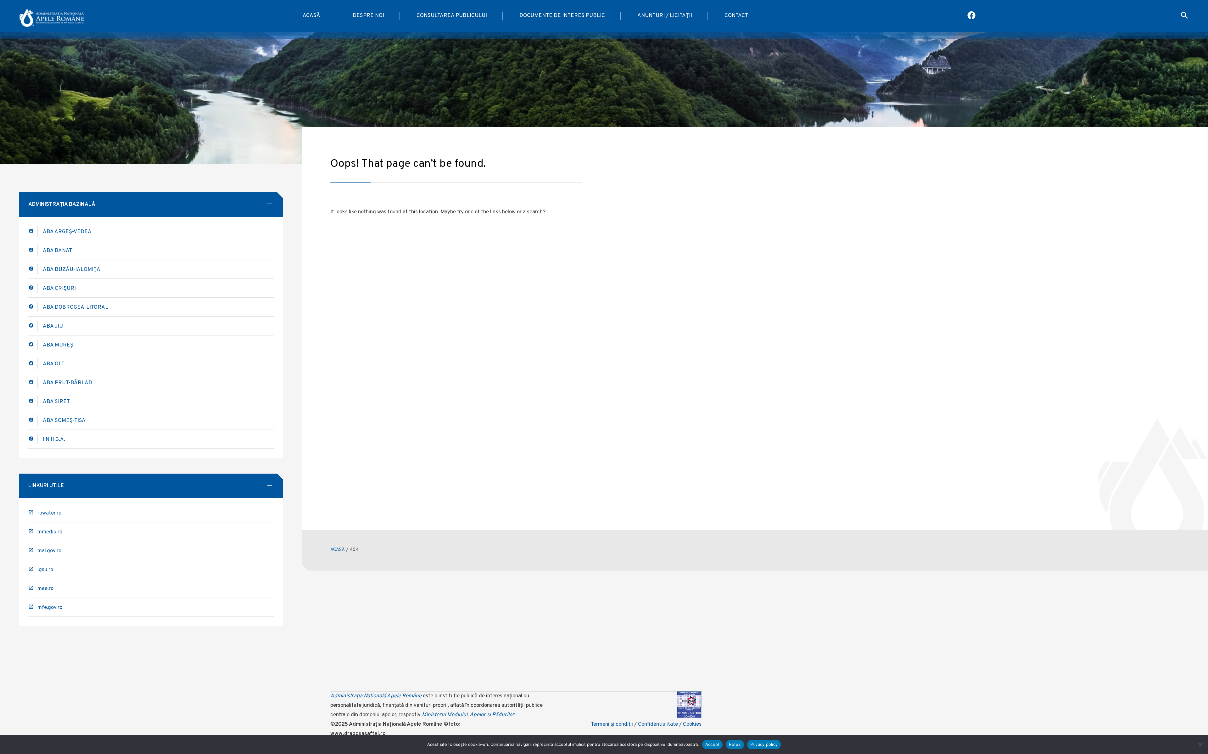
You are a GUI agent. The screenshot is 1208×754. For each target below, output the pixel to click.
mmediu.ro (49, 532)
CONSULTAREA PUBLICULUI (452, 15)
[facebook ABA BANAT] (33, 269)
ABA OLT (53, 364)
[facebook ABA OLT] (33, 363)
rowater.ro (49, 513)
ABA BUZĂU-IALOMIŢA (71, 269)
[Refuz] (1200, 744)
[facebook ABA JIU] (33, 326)
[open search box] (1184, 16)
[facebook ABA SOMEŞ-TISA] (33, 420)
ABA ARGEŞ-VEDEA (67, 231)
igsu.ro (45, 569)
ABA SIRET (56, 401)
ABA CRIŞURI (59, 288)
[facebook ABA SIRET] (33, 401)
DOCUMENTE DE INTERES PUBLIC (562, 15)
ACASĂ (311, 15)
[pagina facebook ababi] (972, 16)
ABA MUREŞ (58, 345)
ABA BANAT (57, 250)
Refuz (735, 744)
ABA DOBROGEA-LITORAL (75, 307)
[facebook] (33, 250)
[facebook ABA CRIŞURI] (33, 307)
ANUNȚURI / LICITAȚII (664, 15)
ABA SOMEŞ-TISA (64, 420)
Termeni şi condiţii (612, 724)
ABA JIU (53, 326)
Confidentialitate (658, 724)
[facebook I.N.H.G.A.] (33, 439)
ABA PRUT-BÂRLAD (67, 383)
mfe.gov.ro (49, 607)
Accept (712, 744)
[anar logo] (52, 16)
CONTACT (736, 15)
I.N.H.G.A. (54, 439)
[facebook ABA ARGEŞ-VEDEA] (33, 231)
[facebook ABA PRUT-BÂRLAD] (33, 382)
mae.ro (45, 588)
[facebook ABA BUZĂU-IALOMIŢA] (33, 288)
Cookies (692, 724)
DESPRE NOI (368, 15)
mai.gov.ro (49, 551)
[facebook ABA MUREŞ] (33, 345)
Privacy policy (764, 744)
